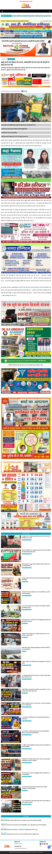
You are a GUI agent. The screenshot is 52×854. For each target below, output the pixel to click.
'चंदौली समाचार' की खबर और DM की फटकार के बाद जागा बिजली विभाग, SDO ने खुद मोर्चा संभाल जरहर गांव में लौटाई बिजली (23, 825)
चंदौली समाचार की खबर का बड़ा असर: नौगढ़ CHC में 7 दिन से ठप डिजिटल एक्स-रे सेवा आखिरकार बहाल (20, 834)
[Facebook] (40, 844)
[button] (2, 11)
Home (3, 59)
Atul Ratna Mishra (6, 91)
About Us (17, 841)
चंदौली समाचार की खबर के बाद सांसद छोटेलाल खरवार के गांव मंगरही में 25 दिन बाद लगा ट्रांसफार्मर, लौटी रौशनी (21, 820)
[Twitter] (43, 844)
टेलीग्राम (38, 365)
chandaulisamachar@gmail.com (20, 848)
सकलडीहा (10, 59)
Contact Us (17, 846)
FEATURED (26, 816)
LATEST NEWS (26, 533)
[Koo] (40, 846)
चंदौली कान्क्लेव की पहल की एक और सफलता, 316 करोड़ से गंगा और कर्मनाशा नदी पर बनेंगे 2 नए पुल (19, 829)
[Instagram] (45, 844)
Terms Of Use (34, 852)
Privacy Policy (40, 852)
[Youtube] (47, 844)
